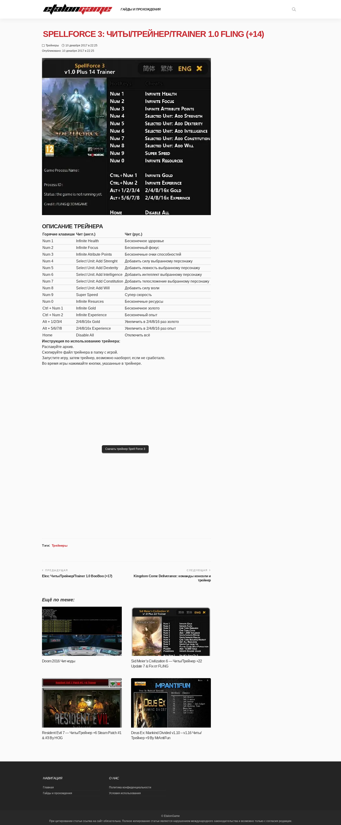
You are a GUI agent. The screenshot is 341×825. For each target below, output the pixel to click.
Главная (48, 787)
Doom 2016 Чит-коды (58, 661)
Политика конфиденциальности (130, 787)
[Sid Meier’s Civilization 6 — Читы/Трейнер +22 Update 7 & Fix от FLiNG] (171, 631)
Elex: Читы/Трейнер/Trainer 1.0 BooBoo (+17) (77, 576)
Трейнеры (52, 45)
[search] (294, 9)
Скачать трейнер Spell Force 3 (125, 449)
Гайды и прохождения (141, 9)
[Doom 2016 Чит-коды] (82, 631)
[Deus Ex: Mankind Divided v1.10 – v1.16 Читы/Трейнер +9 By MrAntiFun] (171, 703)
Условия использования (125, 793)
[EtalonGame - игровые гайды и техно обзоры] (78, 9)
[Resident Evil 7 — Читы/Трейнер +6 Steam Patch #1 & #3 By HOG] (82, 703)
